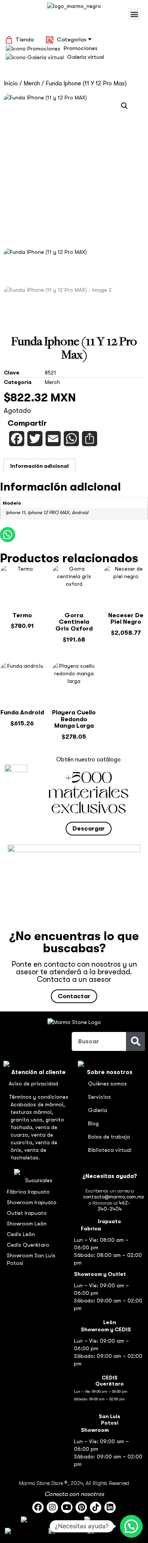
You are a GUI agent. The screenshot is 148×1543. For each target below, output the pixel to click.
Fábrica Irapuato (28, 1192)
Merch (32, 83)
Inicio (11, 83)
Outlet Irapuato (27, 1213)
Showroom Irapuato (32, 1202)
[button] (134, 14)
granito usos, (28, 1120)
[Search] (135, 1041)
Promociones (81, 48)
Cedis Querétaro (28, 1245)
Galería (97, 1110)
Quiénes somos (107, 1084)
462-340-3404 (114, 1206)
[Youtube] (66, 1507)
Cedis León (21, 1234)
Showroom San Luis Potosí (31, 1259)
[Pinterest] (81, 1507)
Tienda (25, 39)
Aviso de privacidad (33, 1084)
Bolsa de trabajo (109, 1137)
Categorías (72, 39)
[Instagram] (52, 1507)
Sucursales (38, 1180)
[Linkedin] (110, 1507)
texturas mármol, (32, 1112)
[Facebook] (38, 1507)
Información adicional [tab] (39, 466)
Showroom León (27, 1224)
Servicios (99, 1097)
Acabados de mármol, (38, 1104)
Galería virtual (85, 56)
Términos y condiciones (38, 1097)
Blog (93, 1123)
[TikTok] (95, 1507)
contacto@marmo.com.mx (113, 1197)
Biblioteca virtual (109, 1150)
